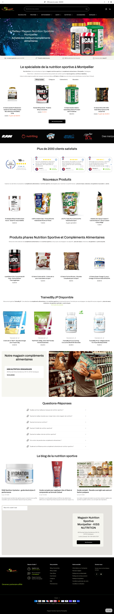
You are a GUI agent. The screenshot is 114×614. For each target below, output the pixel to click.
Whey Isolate (53, 571)
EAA (51, 581)
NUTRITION (67, 14)
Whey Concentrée (55, 568)
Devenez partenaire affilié (12, 584)
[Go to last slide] (2, 1)
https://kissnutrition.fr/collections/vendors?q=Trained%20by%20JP (17, 19)
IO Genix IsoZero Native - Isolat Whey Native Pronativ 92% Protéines (72, 109)
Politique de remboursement (79, 576)
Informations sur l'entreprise (79, 568)
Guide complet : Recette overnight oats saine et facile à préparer (94, 491)
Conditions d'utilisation (78, 583)
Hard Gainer (53, 576)
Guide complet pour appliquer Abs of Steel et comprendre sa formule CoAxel (55, 491)
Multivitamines (54, 583)
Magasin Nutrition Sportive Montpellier (57, 611)
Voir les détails (11, 375)
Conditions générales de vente (80, 581)
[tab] (53, 53)
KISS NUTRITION (46, 603)
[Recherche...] (86, 9)
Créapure (52, 578)
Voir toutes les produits (57, 305)
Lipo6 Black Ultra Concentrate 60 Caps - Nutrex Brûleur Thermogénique (14, 278)
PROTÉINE (33, 14)
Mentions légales (76, 571)
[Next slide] (104, 1)
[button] (24, 372)
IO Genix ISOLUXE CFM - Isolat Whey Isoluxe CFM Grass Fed (101, 109)
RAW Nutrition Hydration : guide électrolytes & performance (18, 491)
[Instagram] (111, 2)
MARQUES (92, 14)
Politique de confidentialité (79, 573)
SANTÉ (57, 14)
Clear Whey (53, 573)
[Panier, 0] (110, 9)
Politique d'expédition (78, 578)
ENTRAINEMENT (45, 14)
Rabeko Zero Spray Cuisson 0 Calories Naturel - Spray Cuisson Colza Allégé (99, 220)
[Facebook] (108, 2)
